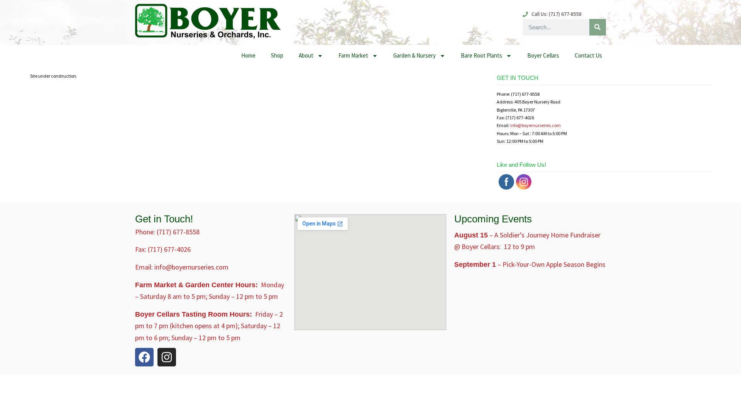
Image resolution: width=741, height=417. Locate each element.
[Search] (597, 27)
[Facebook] (144, 357)
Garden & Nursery (414, 55)
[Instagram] (166, 357)
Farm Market (353, 55)
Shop (277, 55)
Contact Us (588, 55)
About (306, 55)
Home (248, 55)
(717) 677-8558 (178, 231)
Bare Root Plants (481, 55)
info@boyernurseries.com (535, 125)
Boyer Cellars (543, 55)
